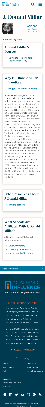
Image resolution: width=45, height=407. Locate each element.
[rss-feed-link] (40, 394)
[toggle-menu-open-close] (40, 4)
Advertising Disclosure (12, 383)
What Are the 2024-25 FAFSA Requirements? (25, 315)
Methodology (8, 367)
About (5, 364)
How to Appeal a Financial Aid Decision (22, 308)
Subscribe (7, 379)
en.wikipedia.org (17, 205)
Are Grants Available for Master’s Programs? (24, 323)
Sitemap (6, 386)
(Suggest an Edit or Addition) (22, 89)
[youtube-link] (22, 394)
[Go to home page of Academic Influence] (10, 4)
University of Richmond (20, 249)
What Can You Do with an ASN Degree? (22, 332)
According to (16, 95)
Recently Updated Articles (22, 349)
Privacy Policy (32, 367)
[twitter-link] (16, 394)
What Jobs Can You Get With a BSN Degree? (25, 340)
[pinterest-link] (34, 394)
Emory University (17, 246)
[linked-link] (11, 394)
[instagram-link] (28, 394)
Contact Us (31, 364)
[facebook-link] (5, 394)
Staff (4, 371)
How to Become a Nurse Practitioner (21, 343)
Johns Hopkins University (21, 253)
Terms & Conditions (35, 371)
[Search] (33, 4)
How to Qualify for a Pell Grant (18, 319)
